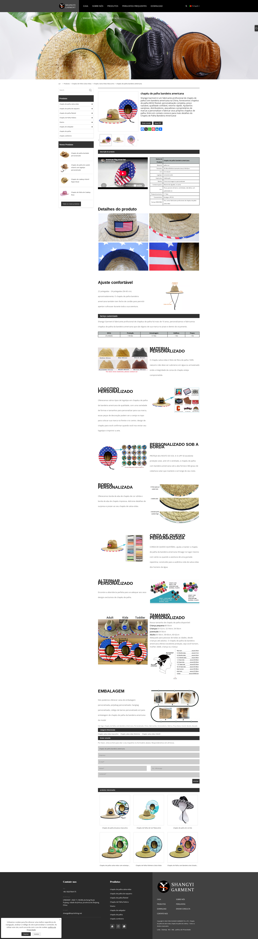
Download (161, 909)
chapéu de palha (65, 131)
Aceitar (36, 934)
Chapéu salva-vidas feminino (130, 734)
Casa (159, 899)
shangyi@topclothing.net (72, 913)
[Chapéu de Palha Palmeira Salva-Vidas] (149, 847)
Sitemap (164, 930)
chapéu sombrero (66, 136)
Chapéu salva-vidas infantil (151, 734)
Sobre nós (180, 899)
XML (173, 930)
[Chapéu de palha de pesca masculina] (115, 809)
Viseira (62, 122)
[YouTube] (112, 926)
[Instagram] (118, 926)
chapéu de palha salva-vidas (82, 84)
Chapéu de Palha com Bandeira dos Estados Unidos (183, 865)
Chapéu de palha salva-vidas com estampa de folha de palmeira (116, 865)
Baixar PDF (158, 123)
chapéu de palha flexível (68, 113)
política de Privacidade (183, 930)
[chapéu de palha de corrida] (183, 809)
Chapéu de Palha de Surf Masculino (149, 828)
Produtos (67, 84)
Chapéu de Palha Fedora (68, 118)
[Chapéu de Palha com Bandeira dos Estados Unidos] (183, 847)
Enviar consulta (146, 123)
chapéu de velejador (66, 127)
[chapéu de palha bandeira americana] (105, 140)
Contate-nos (162, 913)
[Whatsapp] (124, 926)
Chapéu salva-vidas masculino (104, 84)
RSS (169, 930)
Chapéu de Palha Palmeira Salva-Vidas (149, 865)
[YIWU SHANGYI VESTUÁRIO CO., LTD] (67, 6)
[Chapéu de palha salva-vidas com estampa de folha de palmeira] (115, 847)
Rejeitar (26, 934)
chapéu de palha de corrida (182, 828)
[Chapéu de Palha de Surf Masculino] (149, 809)
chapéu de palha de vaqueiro (69, 109)
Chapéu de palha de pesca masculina (115, 828)
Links (158, 930)
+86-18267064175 (69, 892)
